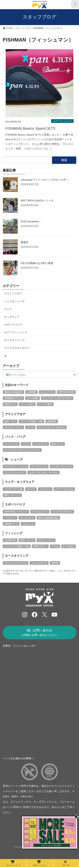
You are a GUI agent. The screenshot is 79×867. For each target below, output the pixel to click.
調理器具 (51, 421)
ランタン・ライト (13, 427)
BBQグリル (10, 404)
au (5, 355)
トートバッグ (11, 444)
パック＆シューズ (14, 301)
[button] (39, 632)
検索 (64, 160)
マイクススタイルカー (17, 347)
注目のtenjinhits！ (31, 221)
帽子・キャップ (12, 495)
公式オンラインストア (13, 865)
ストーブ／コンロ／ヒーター (57, 398)
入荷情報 (31, 392)
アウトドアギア (13, 293)
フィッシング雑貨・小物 (17, 546)
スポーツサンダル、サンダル (43, 472)
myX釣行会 (10, 540)
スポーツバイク (13, 324)
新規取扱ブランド (13, 398)
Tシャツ (31, 489)
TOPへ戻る (65, 865)
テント (30, 427)
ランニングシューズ (14, 472)
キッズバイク (27, 517)
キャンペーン (47, 392)
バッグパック (40, 444)
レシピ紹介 (68, 546)
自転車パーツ (11, 524)
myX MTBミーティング (16, 511)
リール (55, 546)
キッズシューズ (39, 466)
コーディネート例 (13, 489)
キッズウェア (11, 316)
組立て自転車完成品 (48, 517)
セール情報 (32, 398)
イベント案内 (45, 404)
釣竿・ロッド (27, 540)
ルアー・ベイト (46, 540)
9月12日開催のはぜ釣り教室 (37, 263)
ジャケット (45, 489)
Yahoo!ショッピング (39, 865)
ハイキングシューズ (61, 466)
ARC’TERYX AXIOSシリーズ (37, 200)
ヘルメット (10, 517)
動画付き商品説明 (13, 392)
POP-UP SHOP (66, 392)
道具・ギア (10, 421)
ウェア (8, 309)
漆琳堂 (24, 242)
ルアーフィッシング (62, 121)
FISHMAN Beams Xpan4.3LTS (30, 128)
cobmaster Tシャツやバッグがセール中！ (45, 179)
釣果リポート (40, 546)
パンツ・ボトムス (64, 489)
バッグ (26, 444)
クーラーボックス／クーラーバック (22, 450)
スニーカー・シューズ (16, 466)
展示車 (55, 563)
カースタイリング (14, 340)
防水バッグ (57, 444)
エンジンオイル (39, 563)
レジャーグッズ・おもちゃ (51, 427)
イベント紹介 (27, 404)
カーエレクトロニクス (16, 563)
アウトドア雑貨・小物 (31, 421)
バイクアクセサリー (62, 511)
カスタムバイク (40, 511)
